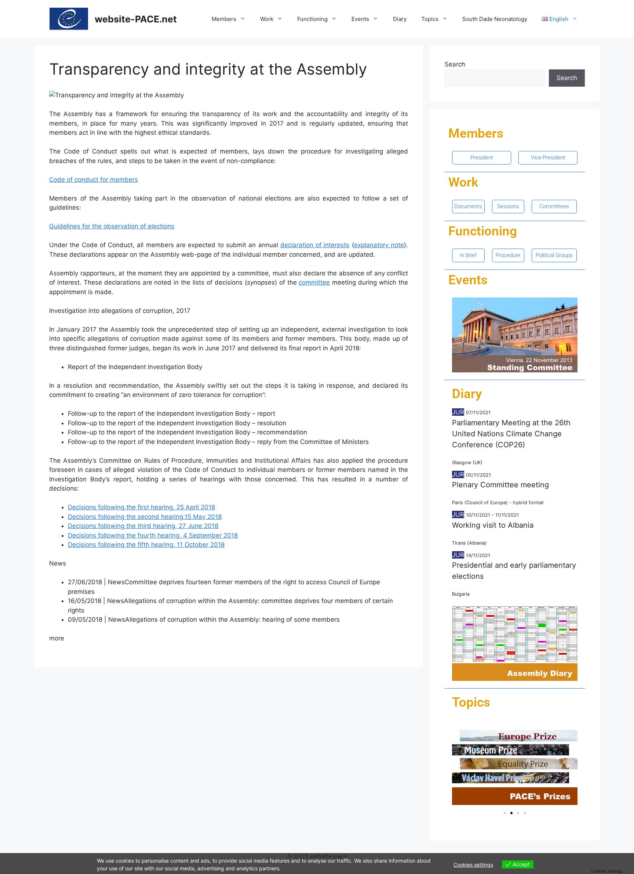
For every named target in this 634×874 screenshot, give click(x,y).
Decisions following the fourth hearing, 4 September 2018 (153, 535)
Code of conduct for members (93, 179)
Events (360, 18)
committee (314, 282)
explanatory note (379, 245)
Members (224, 18)
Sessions (508, 206)
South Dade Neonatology (494, 18)
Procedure (508, 255)
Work (266, 18)
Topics (429, 18)
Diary (400, 18)
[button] (460, 767)
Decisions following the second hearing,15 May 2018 (145, 516)
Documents (468, 206)
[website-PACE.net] (68, 18)
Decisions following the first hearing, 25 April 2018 (141, 507)
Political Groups (554, 255)
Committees (554, 206)
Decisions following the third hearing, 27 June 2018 (143, 526)
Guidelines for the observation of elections (111, 226)
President (481, 157)
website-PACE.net (136, 19)
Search (455, 64)
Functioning (312, 18)
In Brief (468, 255)
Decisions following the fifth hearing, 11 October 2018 (146, 544)
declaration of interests (315, 245)
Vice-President (548, 157)
